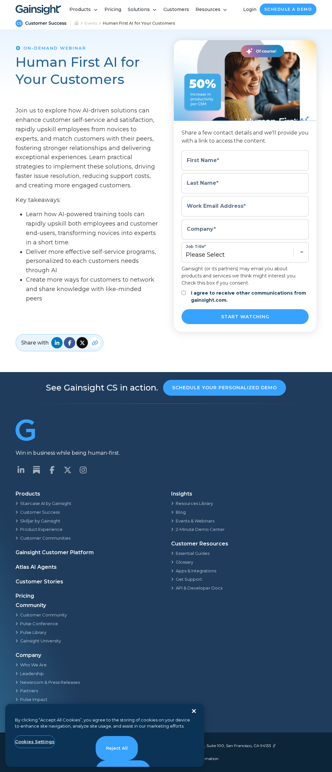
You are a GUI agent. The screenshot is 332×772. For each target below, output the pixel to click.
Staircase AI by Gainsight (45, 503)
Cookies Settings (34, 741)
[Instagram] (83, 470)
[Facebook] (52, 470)
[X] (67, 470)
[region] (104, 735)
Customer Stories (39, 582)
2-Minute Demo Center (200, 529)
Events (91, 23)
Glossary (184, 562)
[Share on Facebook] (69, 342)
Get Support (189, 579)
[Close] (194, 711)
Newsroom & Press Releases (50, 682)
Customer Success (40, 512)
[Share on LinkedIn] (57, 342)
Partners (29, 690)
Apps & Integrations (196, 570)
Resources (208, 9)
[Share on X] (82, 342)
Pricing (112, 9)
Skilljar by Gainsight (40, 520)
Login (249, 9)
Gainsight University (40, 640)
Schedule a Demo (288, 9)
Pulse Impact (33, 699)
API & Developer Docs (199, 588)
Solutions (139, 9)
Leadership (32, 673)
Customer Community (43, 614)
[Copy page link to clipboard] (95, 342)
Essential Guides (192, 553)
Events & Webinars (195, 520)
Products (80, 9)
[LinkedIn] (21, 470)
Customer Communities (45, 538)
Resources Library (194, 503)
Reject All (117, 748)
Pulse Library (33, 632)
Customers (176, 9)
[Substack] (36, 470)
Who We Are (33, 664)
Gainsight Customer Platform (55, 552)
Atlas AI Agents (36, 567)
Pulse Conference (39, 623)
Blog (181, 512)
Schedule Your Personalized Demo (224, 388)
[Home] (77, 23)
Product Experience (41, 529)
